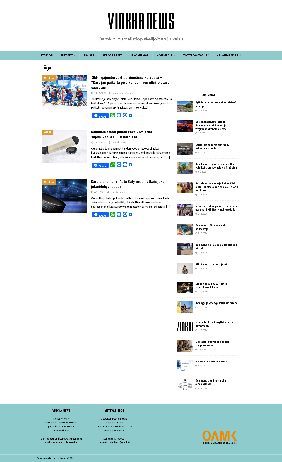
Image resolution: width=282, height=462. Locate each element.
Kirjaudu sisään (229, 55)
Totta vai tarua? (196, 55)
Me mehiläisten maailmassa (211, 361)
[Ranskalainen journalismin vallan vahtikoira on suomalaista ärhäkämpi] (185, 168)
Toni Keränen (117, 192)
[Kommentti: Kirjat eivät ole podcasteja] (185, 229)
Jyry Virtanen (118, 142)
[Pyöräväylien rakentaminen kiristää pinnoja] (185, 106)
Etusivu (47, 55)
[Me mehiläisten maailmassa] (185, 365)
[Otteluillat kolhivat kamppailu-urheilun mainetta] (185, 149)
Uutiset (67, 55)
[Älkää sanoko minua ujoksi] (185, 268)
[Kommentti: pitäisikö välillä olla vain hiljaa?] (185, 249)
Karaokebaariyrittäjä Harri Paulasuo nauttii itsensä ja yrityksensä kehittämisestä (211, 125)
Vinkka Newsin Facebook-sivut (61, 442)
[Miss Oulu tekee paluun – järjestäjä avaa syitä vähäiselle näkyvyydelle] (185, 210)
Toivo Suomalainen (122, 93)
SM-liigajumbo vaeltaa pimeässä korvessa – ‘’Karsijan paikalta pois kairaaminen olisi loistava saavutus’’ (130, 82)
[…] (145, 107)
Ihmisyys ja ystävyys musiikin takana (217, 303)
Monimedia (164, 55)
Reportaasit (112, 55)
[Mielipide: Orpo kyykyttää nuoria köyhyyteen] (185, 326)
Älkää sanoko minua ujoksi (211, 264)
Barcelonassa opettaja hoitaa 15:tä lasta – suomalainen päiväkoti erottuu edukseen (217, 187)
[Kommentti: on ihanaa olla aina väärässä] (185, 384)
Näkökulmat (139, 55)
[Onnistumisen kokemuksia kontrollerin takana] (185, 287)
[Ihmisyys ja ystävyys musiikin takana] (185, 307)
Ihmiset (89, 55)
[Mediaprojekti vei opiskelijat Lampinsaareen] (185, 346)
